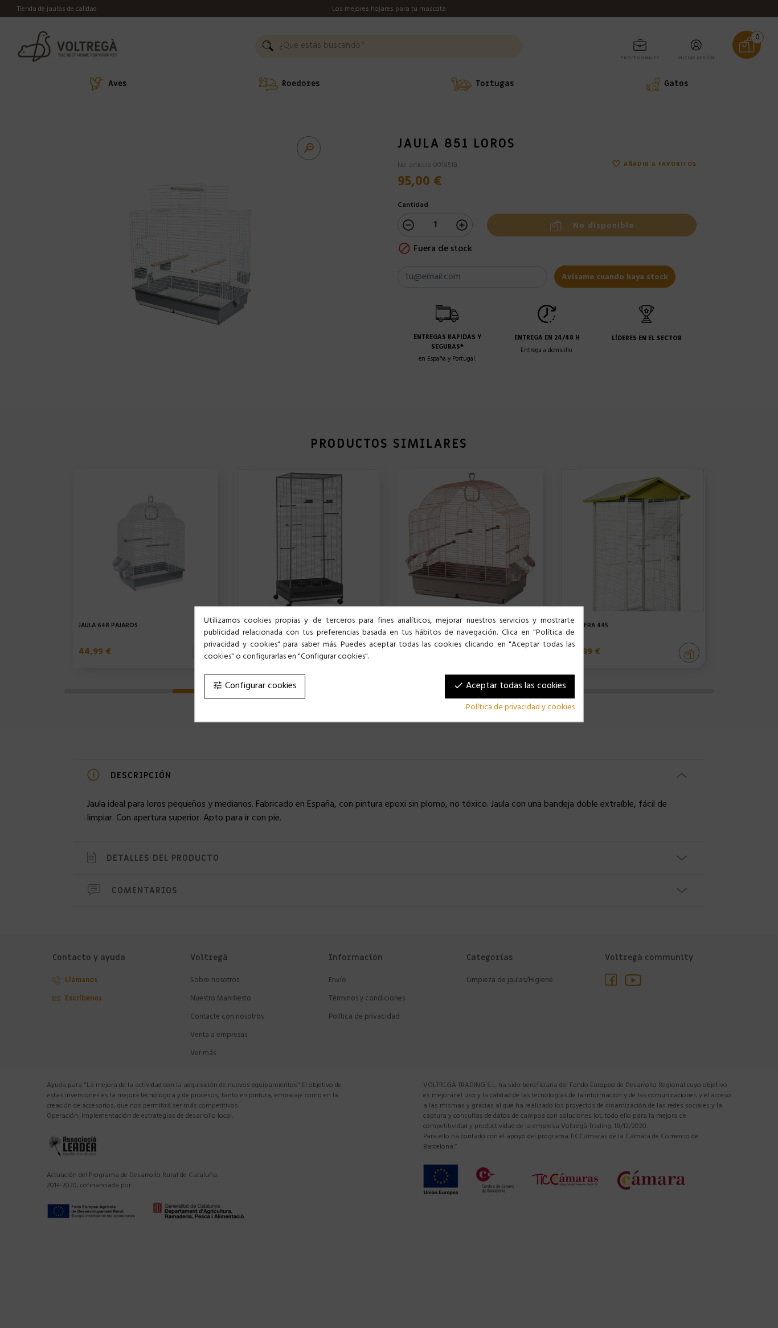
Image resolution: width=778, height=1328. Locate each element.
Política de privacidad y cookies (520, 707)
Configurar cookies (254, 685)
